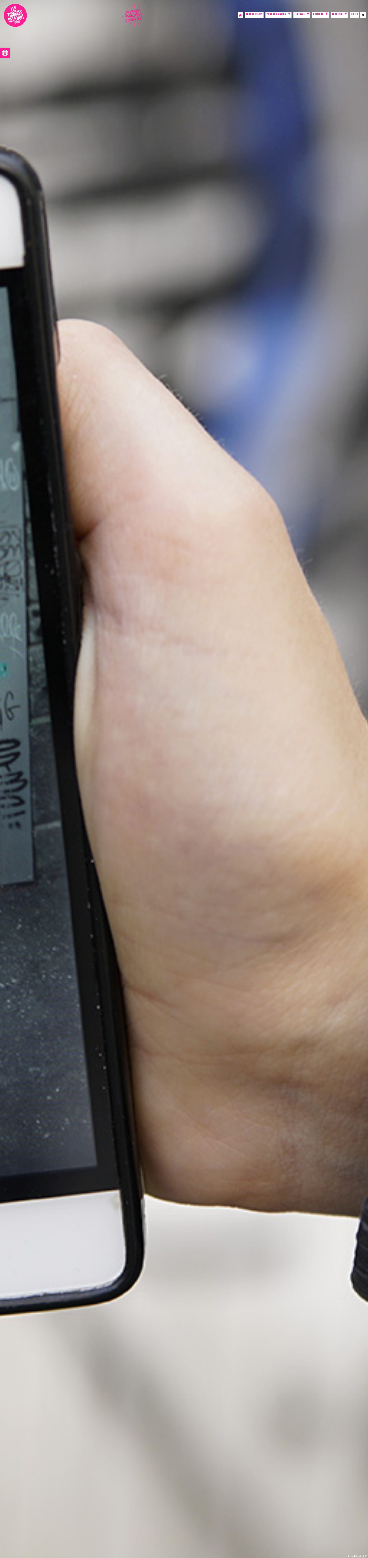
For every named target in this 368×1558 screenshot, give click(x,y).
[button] (5, 53)
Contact (318, 14)
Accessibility (254, 14)
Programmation (276, 14)
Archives (337, 14)
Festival (299, 14)
